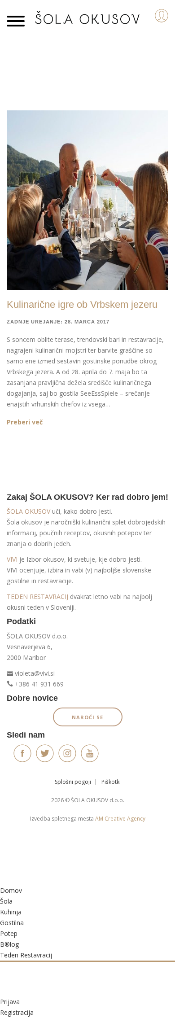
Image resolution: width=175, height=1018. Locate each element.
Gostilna (12, 922)
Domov (11, 890)
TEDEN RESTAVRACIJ (37, 596)
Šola (6, 901)
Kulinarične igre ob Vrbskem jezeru (82, 304)
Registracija (17, 1012)
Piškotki (111, 782)
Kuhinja (11, 912)
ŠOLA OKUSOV (28, 511)
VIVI (12, 559)
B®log (9, 944)
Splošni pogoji (73, 782)
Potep (9, 933)
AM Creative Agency (120, 818)
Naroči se (87, 717)
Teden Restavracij (26, 955)
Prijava (10, 1001)
